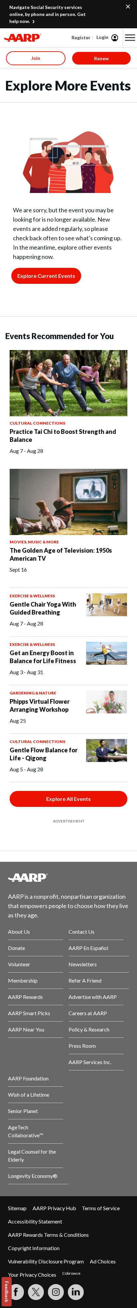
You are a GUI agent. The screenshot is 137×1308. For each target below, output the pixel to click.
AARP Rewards (25, 997)
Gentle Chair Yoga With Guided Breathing (43, 608)
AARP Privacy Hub (54, 1208)
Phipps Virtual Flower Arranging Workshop (39, 705)
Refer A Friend (84, 980)
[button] (130, 38)
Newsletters (82, 964)
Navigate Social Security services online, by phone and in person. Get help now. (47, 14)
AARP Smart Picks (29, 1013)
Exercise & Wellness (32, 595)
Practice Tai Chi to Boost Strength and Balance (63, 435)
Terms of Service (101, 1208)
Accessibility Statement (35, 1221)
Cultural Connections (37, 423)
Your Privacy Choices (32, 1274)
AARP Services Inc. (89, 1062)
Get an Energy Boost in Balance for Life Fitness (43, 656)
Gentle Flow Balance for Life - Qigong (43, 754)
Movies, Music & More (34, 541)
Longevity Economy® (33, 1176)
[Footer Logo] (68, 877)
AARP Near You (26, 1029)
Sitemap (17, 1208)
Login (102, 37)
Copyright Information (34, 1248)
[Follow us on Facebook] (16, 1292)
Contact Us (81, 931)
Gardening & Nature (33, 692)
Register (80, 37)
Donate (16, 948)
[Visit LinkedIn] (76, 1292)
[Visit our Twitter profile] (36, 1292)
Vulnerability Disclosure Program (46, 1261)
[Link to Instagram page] (56, 1292)
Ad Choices (103, 1261)
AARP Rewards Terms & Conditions (48, 1234)
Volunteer (19, 964)
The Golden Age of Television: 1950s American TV (61, 554)
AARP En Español (88, 948)
